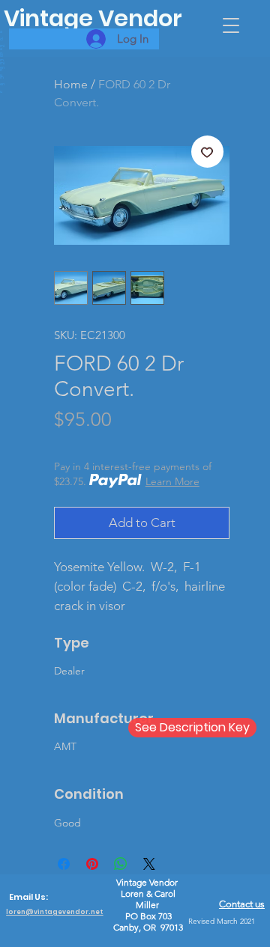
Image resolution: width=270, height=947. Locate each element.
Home (71, 84)
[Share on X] (149, 864)
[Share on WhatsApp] (121, 864)
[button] (231, 25)
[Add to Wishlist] (207, 151)
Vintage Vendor (93, 18)
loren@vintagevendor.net (54, 911)
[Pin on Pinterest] (92, 864)
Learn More (173, 481)
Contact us (242, 904)
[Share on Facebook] (64, 864)
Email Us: (28, 897)
